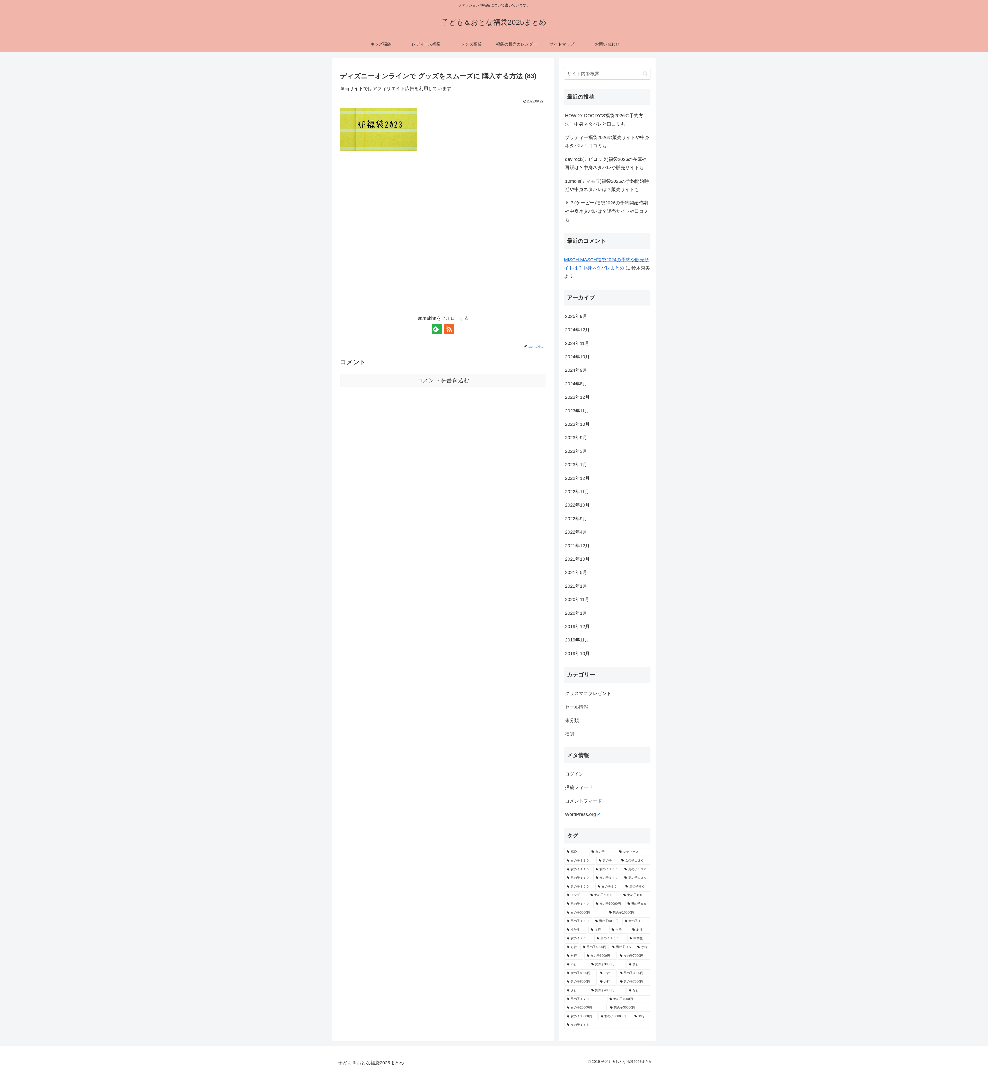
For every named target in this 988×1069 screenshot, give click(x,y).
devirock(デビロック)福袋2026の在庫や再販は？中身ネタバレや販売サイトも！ (606, 163)
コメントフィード (583, 801)
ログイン (574, 774)
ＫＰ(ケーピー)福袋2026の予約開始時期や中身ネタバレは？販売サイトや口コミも (606, 211)
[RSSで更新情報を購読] (449, 329)
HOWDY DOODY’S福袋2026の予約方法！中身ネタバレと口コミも (604, 119)
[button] (645, 74)
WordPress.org (580, 814)
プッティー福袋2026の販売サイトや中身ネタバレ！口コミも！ (607, 141)
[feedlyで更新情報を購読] (437, 329)
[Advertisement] (443, 201)
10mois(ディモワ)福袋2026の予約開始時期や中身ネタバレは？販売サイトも (607, 185)
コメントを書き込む (443, 380)
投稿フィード (579, 787)
